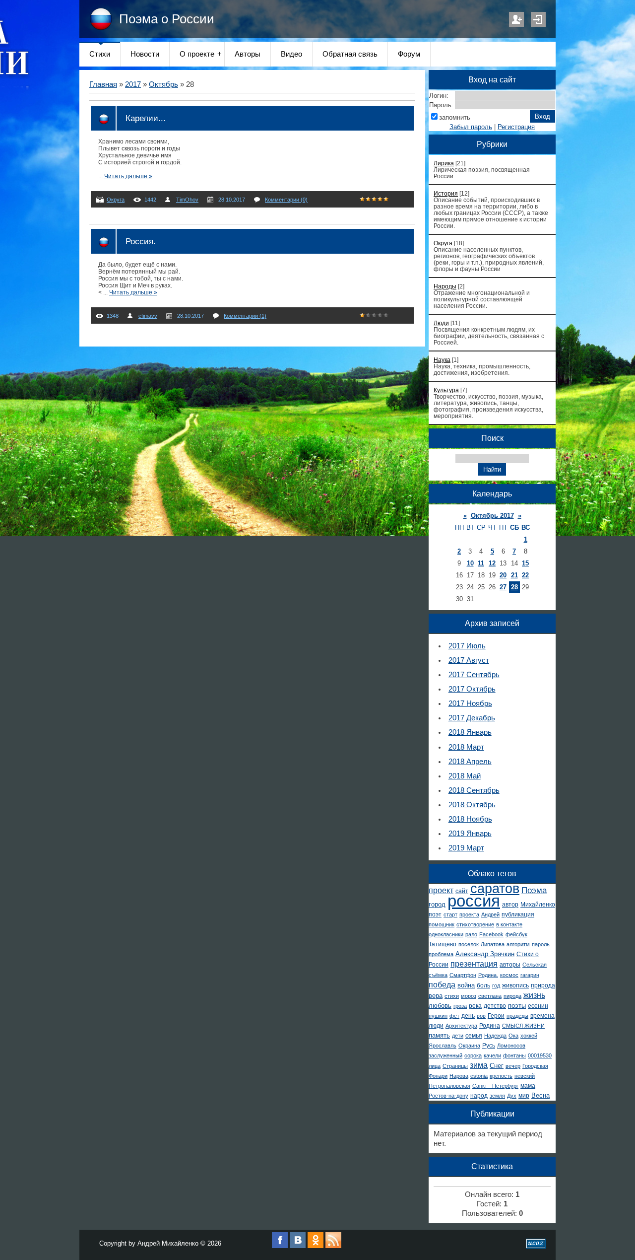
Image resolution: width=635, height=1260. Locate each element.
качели (492, 1055)
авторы (510, 964)
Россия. (141, 241)
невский (524, 1076)
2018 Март (466, 747)
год (496, 985)
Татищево (442, 944)
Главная (103, 84)
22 (525, 575)
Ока (513, 1036)
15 (525, 563)
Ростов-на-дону (448, 1096)
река (475, 1005)
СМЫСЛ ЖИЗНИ (523, 1026)
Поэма (534, 890)
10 (470, 563)
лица (435, 1066)
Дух (511, 1096)
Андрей (490, 914)
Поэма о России (166, 18)
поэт (435, 914)
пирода (512, 996)
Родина (489, 1025)
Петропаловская (449, 1086)
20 (503, 575)
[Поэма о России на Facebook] (280, 1246)
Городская (535, 1066)
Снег (497, 1065)
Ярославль (442, 1046)
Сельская (534, 965)
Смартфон (462, 975)
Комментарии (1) (245, 316)
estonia (479, 1076)
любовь (440, 1005)
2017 (133, 84)
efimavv (147, 316)
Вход (538, 19)
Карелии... (146, 118)
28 (514, 587)
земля (497, 1096)
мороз (468, 996)
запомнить (454, 117)
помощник (441, 924)
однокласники (446, 934)
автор (510, 904)
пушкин (438, 1016)
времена (542, 1015)
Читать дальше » (128, 176)
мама (527, 1085)
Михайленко (537, 904)
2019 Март (466, 848)
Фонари (438, 1076)
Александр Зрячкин (484, 954)
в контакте (509, 924)
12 (492, 563)
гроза (460, 1006)
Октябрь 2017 (492, 515)
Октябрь (163, 84)
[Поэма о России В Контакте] (298, 1246)
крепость (501, 1076)
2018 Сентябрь (474, 790)
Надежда (495, 1036)
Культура (446, 390)
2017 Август (468, 660)
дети (457, 1036)
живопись (515, 985)
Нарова (458, 1076)
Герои (496, 1015)
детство (495, 1005)
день (468, 1015)
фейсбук (516, 934)
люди (436, 1025)
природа (543, 985)
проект (441, 890)
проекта (469, 914)
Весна (540, 1095)
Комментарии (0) (286, 200)
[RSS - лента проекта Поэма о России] (333, 1246)
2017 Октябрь (472, 689)
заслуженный (445, 1055)
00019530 (540, 1055)
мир (523, 1095)
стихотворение (475, 924)
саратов (494, 888)
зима (479, 1065)
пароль (541, 944)
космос (509, 975)
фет (454, 1016)
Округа (116, 200)
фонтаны (514, 1055)
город (437, 904)
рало (471, 934)
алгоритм (518, 944)
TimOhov (187, 200)
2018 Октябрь (472, 805)
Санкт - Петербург (495, 1086)
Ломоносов (511, 1046)
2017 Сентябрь (474, 675)
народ (479, 1095)
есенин (538, 1005)
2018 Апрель (470, 762)
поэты (517, 1005)
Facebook (491, 934)
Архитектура (461, 1026)
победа (442, 984)
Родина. (488, 975)
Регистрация (516, 19)
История (446, 193)
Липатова (493, 944)
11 (481, 563)
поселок (468, 944)
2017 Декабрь (471, 718)
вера (436, 995)
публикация (518, 914)
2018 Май (464, 776)
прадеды (517, 1016)
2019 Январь (470, 834)
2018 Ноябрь (470, 819)
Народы (445, 286)
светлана (490, 996)
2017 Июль (467, 646)
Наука (442, 359)
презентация (474, 964)
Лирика (444, 163)
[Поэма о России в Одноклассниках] (315, 1246)
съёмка (438, 975)
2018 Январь (470, 732)
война (466, 985)
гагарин (529, 975)
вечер (513, 1066)
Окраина (469, 1046)
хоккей (528, 1036)
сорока (473, 1055)
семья (473, 1035)
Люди (441, 323)
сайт (461, 891)
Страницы (455, 1066)
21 (514, 575)
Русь (488, 1045)
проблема (441, 954)
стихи (451, 996)
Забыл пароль (470, 127)
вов (481, 1016)
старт (450, 914)
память (439, 1035)
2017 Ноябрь (470, 703)
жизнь (534, 995)
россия (473, 901)
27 (503, 587)
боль (483, 985)
